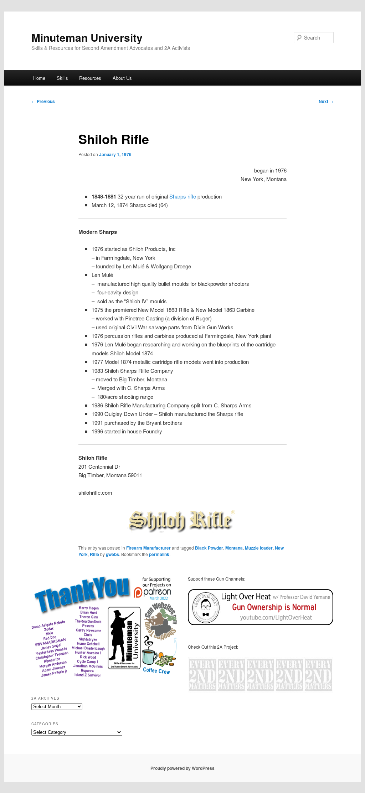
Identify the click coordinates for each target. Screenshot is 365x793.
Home (39, 77)
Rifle (94, 554)
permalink (159, 554)
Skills (62, 77)
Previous (43, 101)
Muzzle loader (259, 548)
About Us (122, 77)
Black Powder (209, 548)
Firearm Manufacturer (148, 548)
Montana (234, 548)
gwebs (112, 554)
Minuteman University (87, 37)
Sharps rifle (182, 196)
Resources (90, 77)
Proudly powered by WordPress (182, 768)
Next (326, 101)
